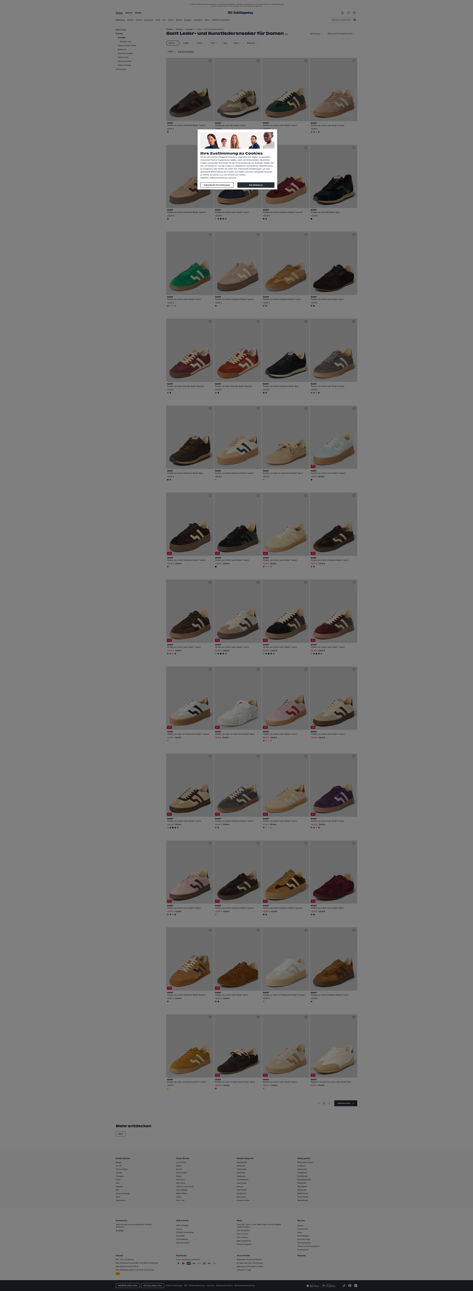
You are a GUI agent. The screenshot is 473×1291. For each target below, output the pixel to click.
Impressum (232, 178)
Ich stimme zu (256, 185)
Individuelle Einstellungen (217, 185)
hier (222, 175)
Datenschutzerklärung (218, 178)
